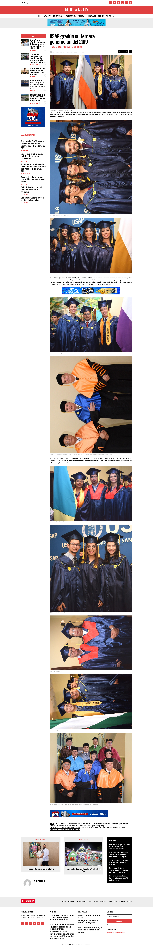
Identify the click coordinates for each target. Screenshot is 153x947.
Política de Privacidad (119, 925)
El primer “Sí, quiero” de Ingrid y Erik (41, 869)
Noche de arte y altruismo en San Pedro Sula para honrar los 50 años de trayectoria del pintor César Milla (33, 167)
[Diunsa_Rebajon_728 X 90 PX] (79, 818)
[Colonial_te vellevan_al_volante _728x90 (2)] (91, 296)
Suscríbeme (118, 921)
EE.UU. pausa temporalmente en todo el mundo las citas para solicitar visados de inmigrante (38, 58)
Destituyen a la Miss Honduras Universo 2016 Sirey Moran (88, 921)
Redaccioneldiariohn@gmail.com (116, 932)
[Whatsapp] (130, 2)
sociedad (67, 47)
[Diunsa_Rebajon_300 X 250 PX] (33, 128)
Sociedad (96, 825)
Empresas (32, 91)
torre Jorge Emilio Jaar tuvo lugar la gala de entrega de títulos (72, 827)
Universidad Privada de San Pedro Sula (107, 827)
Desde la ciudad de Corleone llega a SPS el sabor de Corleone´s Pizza (90, 929)
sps (102, 825)
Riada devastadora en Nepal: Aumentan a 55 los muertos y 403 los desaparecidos (37, 98)
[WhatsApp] (130, 51)
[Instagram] (118, 2)
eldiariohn (115, 823)
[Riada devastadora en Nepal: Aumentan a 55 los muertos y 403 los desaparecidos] (25, 97)
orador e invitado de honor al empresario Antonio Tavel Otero (70, 825)
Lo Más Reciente (77, 47)
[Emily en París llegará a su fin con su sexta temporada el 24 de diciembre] (25, 71)
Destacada (24, 150)
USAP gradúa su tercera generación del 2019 (64, 829)
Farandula (33, 50)
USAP (123, 827)
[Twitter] (114, 2)
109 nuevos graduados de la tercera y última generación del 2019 (89, 823)
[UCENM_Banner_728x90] (76, 27)
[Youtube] (126, 2)
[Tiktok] (122, 2)
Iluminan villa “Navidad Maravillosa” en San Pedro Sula (83, 870)
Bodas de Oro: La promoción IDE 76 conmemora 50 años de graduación (33, 189)
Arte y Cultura (25, 173)
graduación (124, 823)
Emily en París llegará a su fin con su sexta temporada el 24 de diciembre (37, 71)
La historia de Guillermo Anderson (89, 915)
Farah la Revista (57, 47)
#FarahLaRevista (60, 823)
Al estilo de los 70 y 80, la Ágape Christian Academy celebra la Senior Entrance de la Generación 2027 (33, 144)
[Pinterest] (126, 51)
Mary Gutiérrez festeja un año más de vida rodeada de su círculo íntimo (33, 179)
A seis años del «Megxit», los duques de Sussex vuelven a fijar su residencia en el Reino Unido (37, 44)
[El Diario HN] (51, 52)
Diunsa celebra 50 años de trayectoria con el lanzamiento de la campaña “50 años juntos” (37, 85)
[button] (114, 16)
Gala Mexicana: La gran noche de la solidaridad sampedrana (32, 199)
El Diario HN (60, 52)
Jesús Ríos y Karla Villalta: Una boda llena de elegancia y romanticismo (32, 156)
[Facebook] (110, 2)
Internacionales (34, 64)
